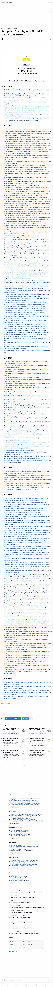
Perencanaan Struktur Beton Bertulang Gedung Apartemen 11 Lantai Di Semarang (25, 324)
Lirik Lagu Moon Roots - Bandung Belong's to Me (23, 897)
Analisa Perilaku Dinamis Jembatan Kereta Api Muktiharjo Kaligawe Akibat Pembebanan (27, 129)
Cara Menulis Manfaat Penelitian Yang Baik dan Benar (23, 863)
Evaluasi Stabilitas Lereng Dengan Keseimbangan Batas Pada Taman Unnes (23, 264)
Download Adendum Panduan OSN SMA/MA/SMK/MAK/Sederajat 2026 (27, 821)
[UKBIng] (18, 890)
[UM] (21, 890)
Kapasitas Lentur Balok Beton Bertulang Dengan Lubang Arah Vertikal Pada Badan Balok (27, 483)
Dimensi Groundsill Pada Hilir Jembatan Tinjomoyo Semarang (20, 238)
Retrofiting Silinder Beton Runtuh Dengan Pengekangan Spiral (20, 336)
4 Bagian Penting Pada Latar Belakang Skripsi (21, 865)
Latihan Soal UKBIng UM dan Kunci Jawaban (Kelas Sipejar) (26, 892)
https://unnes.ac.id (5, 703)
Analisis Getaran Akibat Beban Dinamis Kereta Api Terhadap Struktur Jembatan (24, 137)
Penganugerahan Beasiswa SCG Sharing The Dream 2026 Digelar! (26, 815)
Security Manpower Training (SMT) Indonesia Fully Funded (24, 846)
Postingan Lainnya (13, 807)
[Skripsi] (27, 921)
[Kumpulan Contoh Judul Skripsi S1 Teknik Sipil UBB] (23, 752)
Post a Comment (26, 766)
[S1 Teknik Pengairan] (20, 921)
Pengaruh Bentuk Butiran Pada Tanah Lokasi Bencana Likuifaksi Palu (22, 296)
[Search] (51, 2)
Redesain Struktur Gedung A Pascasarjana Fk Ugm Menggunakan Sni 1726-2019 (25, 334)
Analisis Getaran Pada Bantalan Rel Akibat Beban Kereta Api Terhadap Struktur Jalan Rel (27, 143)
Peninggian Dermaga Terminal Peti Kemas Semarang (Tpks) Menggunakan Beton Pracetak (28, 631)
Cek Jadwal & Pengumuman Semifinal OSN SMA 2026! (23, 819)
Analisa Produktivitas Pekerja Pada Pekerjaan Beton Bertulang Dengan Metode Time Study (27, 131)
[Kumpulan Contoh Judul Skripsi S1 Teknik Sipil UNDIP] (23, 740)
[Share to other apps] (31, 718)
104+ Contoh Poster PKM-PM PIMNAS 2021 (21, 912)
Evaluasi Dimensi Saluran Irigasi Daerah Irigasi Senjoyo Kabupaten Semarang (24, 258)
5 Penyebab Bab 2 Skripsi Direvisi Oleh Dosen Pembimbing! (24, 860)
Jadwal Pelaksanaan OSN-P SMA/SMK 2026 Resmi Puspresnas (25, 804)
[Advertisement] (26, 15)
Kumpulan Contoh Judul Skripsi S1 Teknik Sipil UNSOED (37, 751)
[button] (49, 2)
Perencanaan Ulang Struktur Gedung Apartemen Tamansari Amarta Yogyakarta (25, 330)
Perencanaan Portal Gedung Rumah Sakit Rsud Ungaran (19, 450)
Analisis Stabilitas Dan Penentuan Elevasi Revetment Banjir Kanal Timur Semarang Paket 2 (27, 217)
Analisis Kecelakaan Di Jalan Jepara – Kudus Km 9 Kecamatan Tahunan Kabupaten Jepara (27, 145)
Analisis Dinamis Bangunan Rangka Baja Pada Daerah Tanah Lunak (21, 377)
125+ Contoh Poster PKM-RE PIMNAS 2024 (20, 833)
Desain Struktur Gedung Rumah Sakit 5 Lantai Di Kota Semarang (21, 236)
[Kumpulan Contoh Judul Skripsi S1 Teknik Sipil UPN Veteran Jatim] (49, 740)
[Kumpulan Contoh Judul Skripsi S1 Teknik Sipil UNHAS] (23, 729)
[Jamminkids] (18, 895)
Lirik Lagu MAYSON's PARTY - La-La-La (19, 876)
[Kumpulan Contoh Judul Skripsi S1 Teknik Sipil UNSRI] (49, 729)
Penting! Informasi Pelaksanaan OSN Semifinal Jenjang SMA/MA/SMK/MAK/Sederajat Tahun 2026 (23, 817)
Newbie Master (7, 2)
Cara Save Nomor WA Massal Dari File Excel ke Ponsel (25, 933)
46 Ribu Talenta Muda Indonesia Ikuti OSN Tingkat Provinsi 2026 (26, 803)
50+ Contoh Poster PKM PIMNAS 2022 (20, 917)
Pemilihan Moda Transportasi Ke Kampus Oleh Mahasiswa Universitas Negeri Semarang (27, 294)
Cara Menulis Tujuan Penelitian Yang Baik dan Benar (23, 861)
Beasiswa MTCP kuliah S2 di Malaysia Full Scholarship (23, 848)
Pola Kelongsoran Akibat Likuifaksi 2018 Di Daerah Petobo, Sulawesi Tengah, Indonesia (26, 332)
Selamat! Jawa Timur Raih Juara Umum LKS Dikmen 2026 (24, 800)
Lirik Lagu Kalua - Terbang (17, 879)
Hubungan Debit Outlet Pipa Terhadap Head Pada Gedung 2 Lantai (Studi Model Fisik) (26, 270)
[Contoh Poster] (20, 900)
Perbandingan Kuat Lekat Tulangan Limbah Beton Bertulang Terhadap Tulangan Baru (26, 655)
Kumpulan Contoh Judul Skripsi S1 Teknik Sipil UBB (11, 751)
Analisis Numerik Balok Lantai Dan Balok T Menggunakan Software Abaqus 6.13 (25, 169)
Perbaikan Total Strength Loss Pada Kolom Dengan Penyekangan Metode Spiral (25, 306)
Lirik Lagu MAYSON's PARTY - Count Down (20, 875)
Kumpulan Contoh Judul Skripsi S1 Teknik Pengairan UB (25, 923)
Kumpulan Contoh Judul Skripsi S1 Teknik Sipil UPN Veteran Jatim (37, 740)
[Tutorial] (17, 931)
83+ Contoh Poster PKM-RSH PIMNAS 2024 (20, 831)
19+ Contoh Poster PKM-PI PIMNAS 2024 (20, 835)
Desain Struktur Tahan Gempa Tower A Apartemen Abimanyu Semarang (23, 514)
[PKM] (24, 900)
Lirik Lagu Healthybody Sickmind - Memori (20, 877)
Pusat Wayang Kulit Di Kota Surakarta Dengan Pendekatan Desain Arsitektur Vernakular (27, 669)
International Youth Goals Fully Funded (20, 845)
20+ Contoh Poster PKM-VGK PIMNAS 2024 (20, 830)
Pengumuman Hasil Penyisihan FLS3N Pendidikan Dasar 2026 (25, 802)
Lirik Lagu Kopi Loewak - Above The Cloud (20, 880)
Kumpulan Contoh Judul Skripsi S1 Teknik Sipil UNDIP (11, 739)
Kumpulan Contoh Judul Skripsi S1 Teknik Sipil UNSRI (37, 728)
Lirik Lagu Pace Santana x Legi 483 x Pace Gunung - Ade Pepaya (27, 907)
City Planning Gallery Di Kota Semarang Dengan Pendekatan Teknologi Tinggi (24, 510)
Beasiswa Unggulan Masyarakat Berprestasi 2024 (22, 850)
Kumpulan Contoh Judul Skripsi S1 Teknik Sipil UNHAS (11, 728)
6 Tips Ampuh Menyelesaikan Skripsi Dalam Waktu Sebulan (24, 864)
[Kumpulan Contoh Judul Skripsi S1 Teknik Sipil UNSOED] (49, 752)
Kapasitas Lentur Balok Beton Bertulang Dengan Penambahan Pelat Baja (23, 485)
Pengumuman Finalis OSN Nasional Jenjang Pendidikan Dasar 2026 (26, 814)
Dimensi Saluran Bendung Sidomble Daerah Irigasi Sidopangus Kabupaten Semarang (26, 240)
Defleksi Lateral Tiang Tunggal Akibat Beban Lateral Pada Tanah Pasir (22, 412)
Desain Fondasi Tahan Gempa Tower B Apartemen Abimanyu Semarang (22, 512)
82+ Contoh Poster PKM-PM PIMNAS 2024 (20, 834)
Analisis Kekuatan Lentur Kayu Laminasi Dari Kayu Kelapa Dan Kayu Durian (23, 508)
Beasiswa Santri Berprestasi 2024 (18, 849)
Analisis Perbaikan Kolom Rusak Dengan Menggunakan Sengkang (21, 185)
